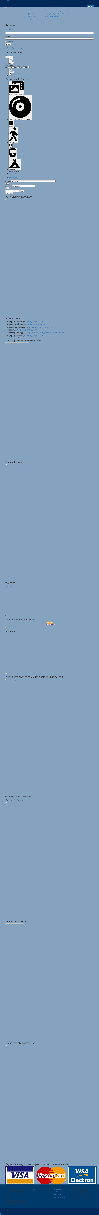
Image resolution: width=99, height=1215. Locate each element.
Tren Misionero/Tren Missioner (54, 15)
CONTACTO (84, 9)
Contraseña (8, 36)
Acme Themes (90, 1209)
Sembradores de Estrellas (53, 16)
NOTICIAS (40, 9)
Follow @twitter (9, 586)
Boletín (29, 18)
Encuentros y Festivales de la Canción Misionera (59, 12)
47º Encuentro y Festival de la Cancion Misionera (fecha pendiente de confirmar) (44, 332)
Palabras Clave (32, 16)
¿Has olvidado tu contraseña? (16, 49)
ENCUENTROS (48, 9)
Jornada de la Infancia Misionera (25, 330)
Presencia (30, 15)
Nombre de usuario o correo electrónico (15, 31)
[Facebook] (93, 1)
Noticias (34, 1189)
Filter (7, 183)
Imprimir (9, 55)
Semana (11, 71)
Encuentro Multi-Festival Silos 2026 (36, 324)
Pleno (10, 147)
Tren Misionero (12, 158)
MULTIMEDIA (75, 9)
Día (16, 67)
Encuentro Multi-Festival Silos (16, 94)
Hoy (10, 61)
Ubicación (8, 181)
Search (22, 191)
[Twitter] (93, 2)
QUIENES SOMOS (30, 9)
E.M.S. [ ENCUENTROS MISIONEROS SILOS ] (58, 13)
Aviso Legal (56, 1196)
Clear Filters (9, 57)
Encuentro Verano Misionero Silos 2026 (34, 321)
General (11, 126)
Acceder (8, 44)
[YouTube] (93, 4)
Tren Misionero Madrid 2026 (25, 326)
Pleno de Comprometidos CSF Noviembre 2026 (41, 327)
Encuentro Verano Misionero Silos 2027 (34, 335)
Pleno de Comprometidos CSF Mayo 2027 (35, 333)
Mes (6, 67)
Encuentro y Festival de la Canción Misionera (20, 119)
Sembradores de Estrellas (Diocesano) (29, 329)
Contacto (30, 19)
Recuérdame (10, 41)
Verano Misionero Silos (14, 169)
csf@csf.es (9, 1)
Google (13, 173)
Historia (30, 12)
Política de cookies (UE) (59, 1197)
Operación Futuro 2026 (31, 323)
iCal (13, 175)
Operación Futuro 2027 (31, 337)
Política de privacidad (59, 1192)
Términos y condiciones (59, 1194)
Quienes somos (57, 1189)
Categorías (8, 186)
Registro (11, 47)
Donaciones (90, 6)
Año (22, 67)
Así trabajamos (31, 13)
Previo (10, 59)
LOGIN (90, 9)
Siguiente (11, 63)
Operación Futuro (13, 142)
